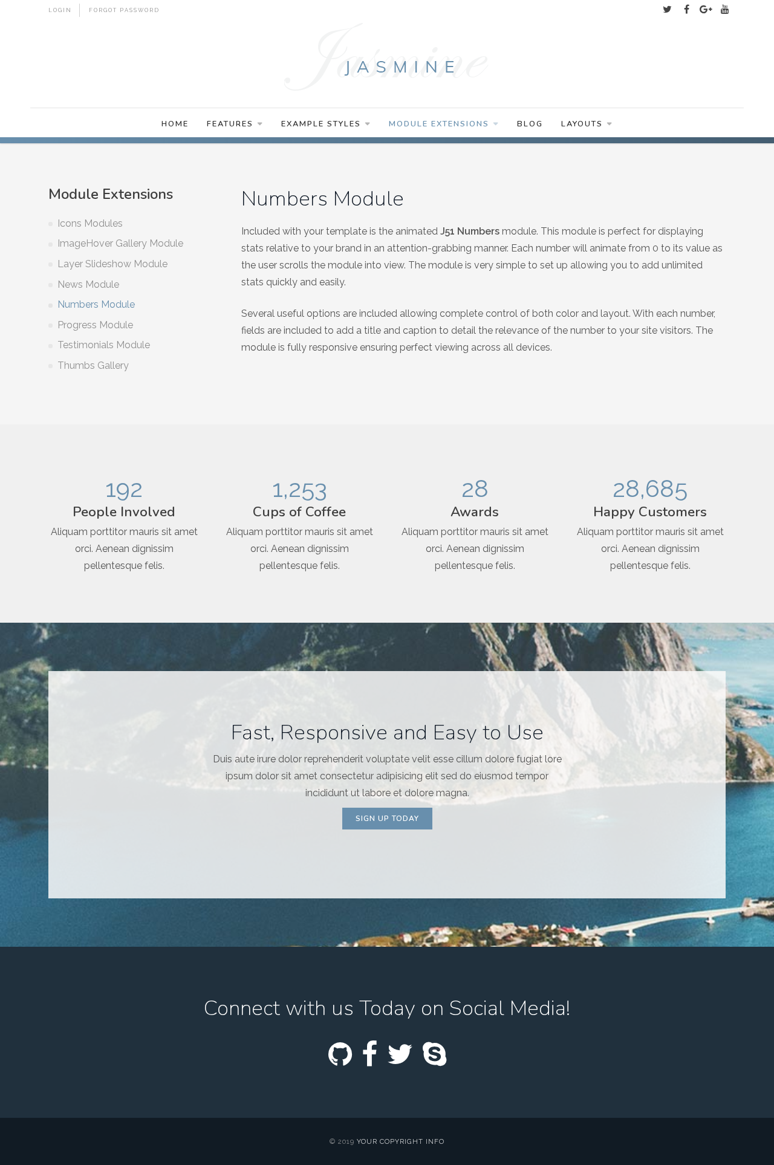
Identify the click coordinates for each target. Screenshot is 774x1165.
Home (175, 123)
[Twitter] (667, 9)
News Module (88, 284)
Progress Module (95, 325)
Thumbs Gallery (93, 365)
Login (60, 10)
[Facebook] (686, 9)
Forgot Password (124, 10)
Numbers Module (96, 304)
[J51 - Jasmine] (387, 58)
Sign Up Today (387, 818)
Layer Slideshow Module (112, 264)
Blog (530, 123)
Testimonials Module (103, 345)
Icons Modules (90, 223)
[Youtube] (725, 9)
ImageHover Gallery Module (120, 243)
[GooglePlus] (705, 9)
